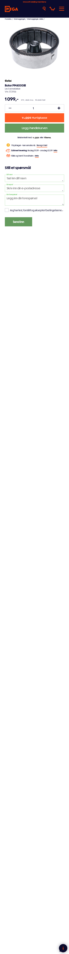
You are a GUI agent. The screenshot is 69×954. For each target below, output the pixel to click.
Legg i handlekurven (34, 128)
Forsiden (8, 19)
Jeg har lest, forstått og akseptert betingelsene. (36, 210)
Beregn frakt (42, 145)
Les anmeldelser (12, 88)
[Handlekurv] (52, 9)
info (55, 150)
